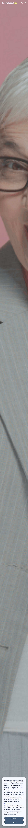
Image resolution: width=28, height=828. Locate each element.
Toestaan (14, 818)
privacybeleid (7, 803)
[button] (22, 3)
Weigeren (14, 822)
